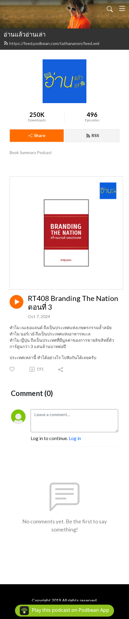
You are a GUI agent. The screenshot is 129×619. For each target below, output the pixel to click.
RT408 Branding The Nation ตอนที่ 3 (73, 302)
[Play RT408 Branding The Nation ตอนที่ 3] (16, 302)
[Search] (109, 8)
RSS (95, 135)
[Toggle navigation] (122, 8)
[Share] (61, 369)
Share (39, 135)
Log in (75, 438)
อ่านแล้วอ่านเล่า (25, 34)
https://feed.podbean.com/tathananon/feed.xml (54, 43)
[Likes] (12, 369)
